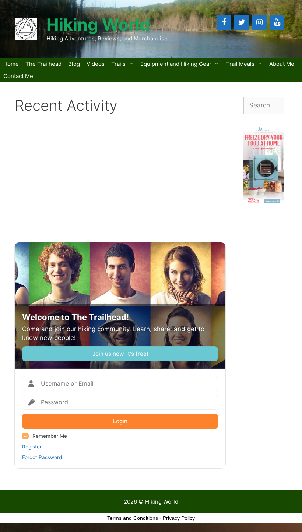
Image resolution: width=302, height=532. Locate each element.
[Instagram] (259, 22)
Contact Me (18, 75)
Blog (74, 63)
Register (32, 447)
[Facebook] (224, 22)
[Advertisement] (120, 178)
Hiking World (98, 24)
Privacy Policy (179, 518)
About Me (281, 63)
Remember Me (49, 436)
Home (11, 63)
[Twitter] (241, 22)
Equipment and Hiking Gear (175, 63)
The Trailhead (43, 63)
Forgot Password (42, 457)
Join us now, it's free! (120, 353)
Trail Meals (240, 63)
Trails (118, 63)
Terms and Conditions (132, 518)
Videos (96, 63)
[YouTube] (277, 22)
